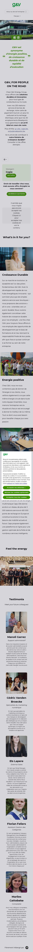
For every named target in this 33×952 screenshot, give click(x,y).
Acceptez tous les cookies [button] (16, 497)
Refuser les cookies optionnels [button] (16, 492)
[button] (16, 487)
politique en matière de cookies (17, 483)
